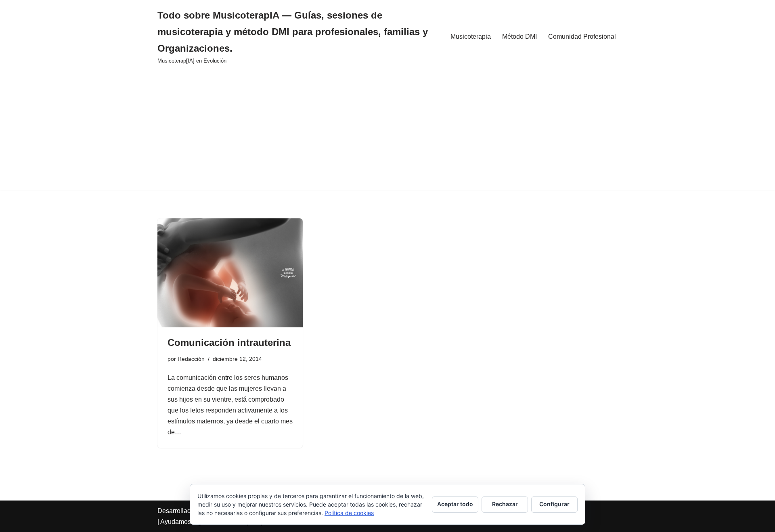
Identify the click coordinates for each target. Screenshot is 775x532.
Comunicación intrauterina (229, 342)
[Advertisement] (387, 133)
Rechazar (505, 504)
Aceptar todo (455, 504)
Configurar (554, 504)
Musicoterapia (470, 36)
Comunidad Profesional (582, 36)
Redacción (191, 359)
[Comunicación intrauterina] (230, 272)
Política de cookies (349, 512)
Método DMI (519, 36)
